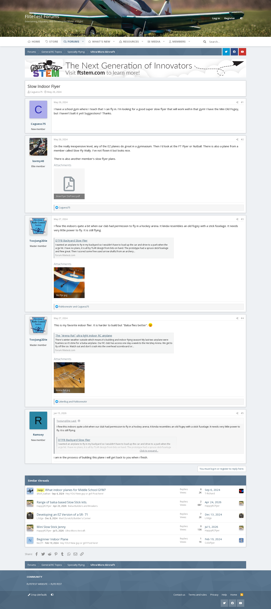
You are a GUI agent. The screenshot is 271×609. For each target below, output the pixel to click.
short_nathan (43, 493)
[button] (82, 41)
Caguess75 (36, 92)
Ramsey (38, 434)
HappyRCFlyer (44, 506)
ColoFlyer (210, 542)
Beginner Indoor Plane (52, 539)
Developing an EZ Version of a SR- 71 (62, 515)
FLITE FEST (56, 584)
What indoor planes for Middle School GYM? (75, 490)
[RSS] (241, 595)
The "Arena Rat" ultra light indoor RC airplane (83, 335)
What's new (101, 41)
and (74, 306)
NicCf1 (40, 543)
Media (155, 41)
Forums (73, 41)
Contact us (179, 594)
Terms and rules (198, 594)
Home (36, 41)
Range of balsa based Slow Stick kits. (62, 502)
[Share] (237, 102)
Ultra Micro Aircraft (75, 530)
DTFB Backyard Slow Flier (71, 240)
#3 (242, 219)
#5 (242, 413)
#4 (242, 318)
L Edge (40, 518)
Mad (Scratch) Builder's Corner (75, 518)
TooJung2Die (38, 240)
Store (53, 41)
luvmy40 (38, 161)
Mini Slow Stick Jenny (51, 527)
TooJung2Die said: (67, 421)
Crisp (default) (38, 594)
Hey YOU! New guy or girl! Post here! (84, 493)
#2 (242, 139)
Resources (131, 41)
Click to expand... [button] (149, 450)
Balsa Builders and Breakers (83, 506)
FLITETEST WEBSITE (37, 584)
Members (179, 41)
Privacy (214, 594)
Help (224, 594)
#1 (242, 102)
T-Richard (210, 493)
